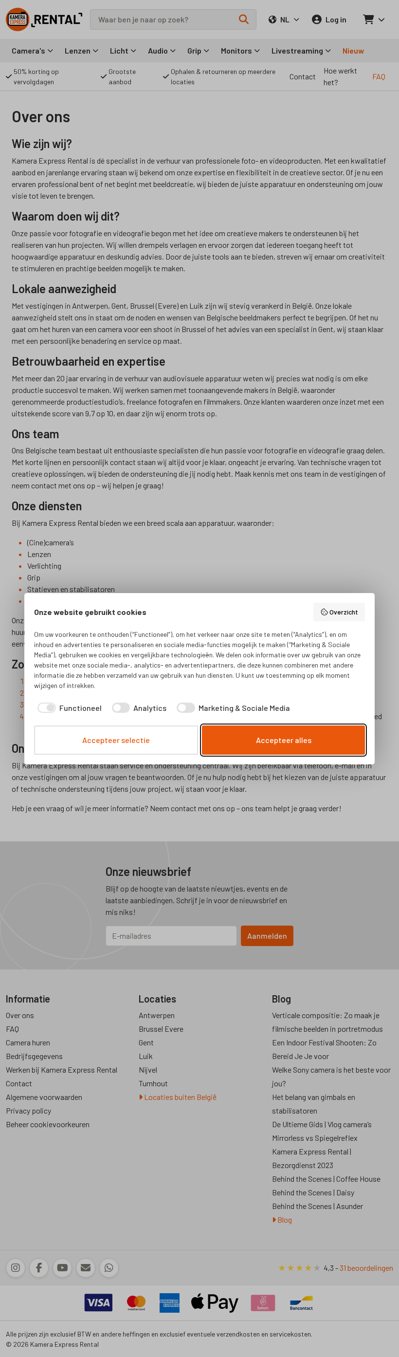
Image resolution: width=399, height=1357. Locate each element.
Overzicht (343, 612)
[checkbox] (68, 708)
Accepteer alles (283, 739)
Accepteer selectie (116, 739)
